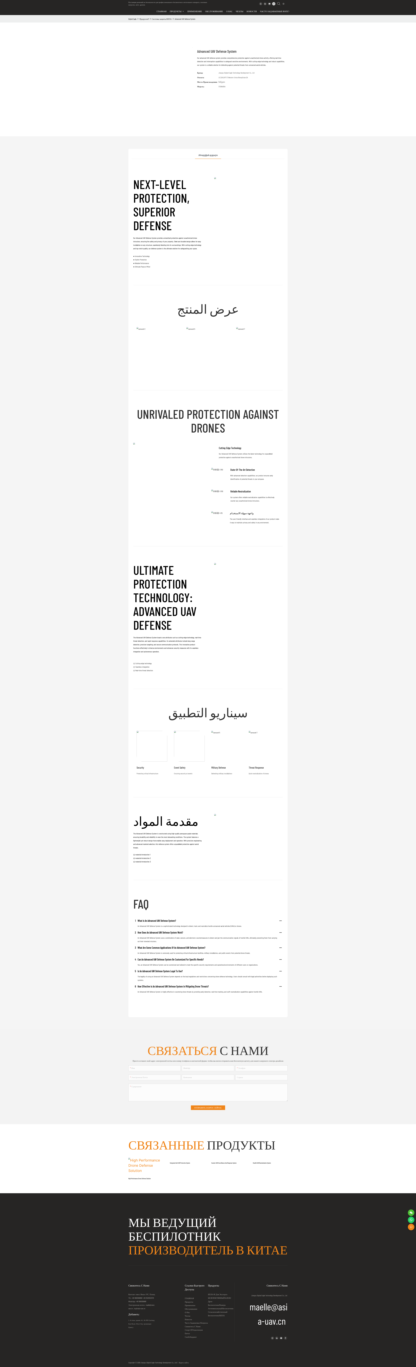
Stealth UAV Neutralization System (262, 1163)
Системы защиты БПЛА (162, 19)
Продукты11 (144, 19)
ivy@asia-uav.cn (139, 1308)
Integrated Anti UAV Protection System (180, 1163)
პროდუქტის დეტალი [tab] (208, 155)
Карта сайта (183, 1362)
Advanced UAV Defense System (185, 19)
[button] (288, 11)
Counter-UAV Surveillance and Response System (223, 1163)
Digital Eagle (132, 19)
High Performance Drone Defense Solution (139, 1178)
